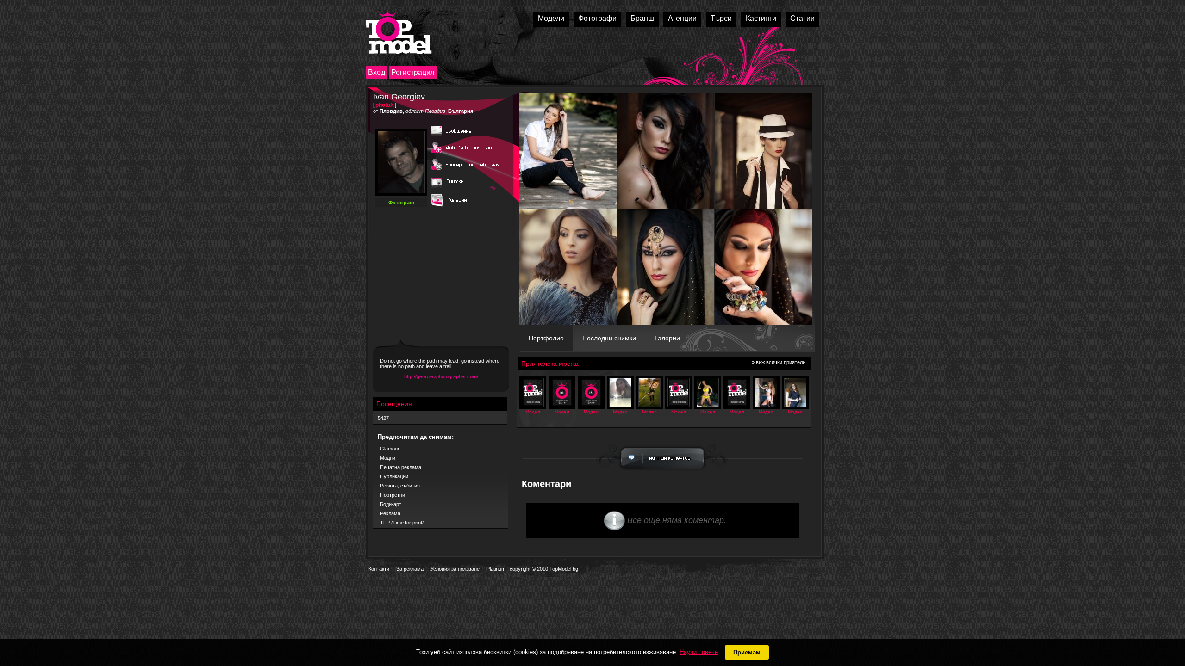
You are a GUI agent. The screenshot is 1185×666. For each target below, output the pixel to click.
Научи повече (699, 651)
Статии (802, 18)
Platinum (495, 569)
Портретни (392, 495)
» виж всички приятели (778, 362)
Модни (387, 458)
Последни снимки (609, 338)
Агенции (682, 18)
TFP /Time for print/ (402, 522)
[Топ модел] (399, 31)
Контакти (378, 569)
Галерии (667, 338)
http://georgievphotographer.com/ (441, 376)
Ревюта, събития (400, 485)
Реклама (390, 513)
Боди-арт (390, 504)
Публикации (394, 476)
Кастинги (761, 18)
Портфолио (546, 338)
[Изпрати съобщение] (466, 137)
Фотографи (597, 18)
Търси (721, 18)
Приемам (747, 652)
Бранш (642, 18)
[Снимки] (451, 188)
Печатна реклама (400, 467)
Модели (551, 18)
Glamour (389, 448)
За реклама (410, 569)
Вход (376, 72)
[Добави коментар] (663, 471)
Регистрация (413, 72)
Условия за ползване (455, 569)
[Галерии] (451, 207)
